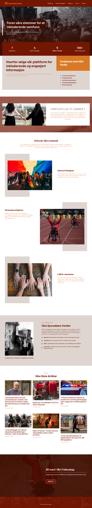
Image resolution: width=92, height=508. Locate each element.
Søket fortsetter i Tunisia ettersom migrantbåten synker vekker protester (45, 433)
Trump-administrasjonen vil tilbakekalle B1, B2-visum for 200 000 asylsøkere (72, 438)
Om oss (77, 3)
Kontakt (84, 3)
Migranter (70, 3)
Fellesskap (50, 3)
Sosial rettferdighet (60, 3)
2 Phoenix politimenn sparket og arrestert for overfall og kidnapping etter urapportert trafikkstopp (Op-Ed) (73, 401)
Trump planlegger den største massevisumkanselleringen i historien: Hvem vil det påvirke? (16, 432)
